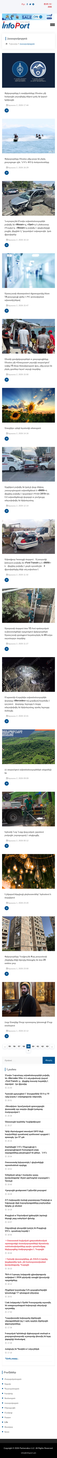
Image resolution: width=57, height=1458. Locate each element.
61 (38, 1046)
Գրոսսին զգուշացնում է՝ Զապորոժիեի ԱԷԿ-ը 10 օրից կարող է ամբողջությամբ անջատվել (27, 1095)
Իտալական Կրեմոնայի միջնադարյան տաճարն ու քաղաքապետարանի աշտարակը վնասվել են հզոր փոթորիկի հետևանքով (28, 1336)
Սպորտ (7, 1417)
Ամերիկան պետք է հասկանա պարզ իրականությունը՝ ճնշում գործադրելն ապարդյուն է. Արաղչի (27, 1177)
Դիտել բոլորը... (12, 1358)
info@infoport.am (28, 1453)
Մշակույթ (8, 1412)
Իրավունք (8, 1393)
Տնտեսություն (9, 1398)
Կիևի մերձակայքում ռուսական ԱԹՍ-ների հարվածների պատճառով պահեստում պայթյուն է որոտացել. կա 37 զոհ (27, 1134)
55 (10, 1046)
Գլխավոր (13, 44)
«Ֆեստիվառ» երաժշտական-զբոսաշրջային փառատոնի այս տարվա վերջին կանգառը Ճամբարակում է (24, 1109)
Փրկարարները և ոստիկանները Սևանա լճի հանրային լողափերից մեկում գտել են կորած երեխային (26, 97)
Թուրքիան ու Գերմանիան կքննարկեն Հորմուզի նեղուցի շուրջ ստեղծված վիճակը (26, 1217)
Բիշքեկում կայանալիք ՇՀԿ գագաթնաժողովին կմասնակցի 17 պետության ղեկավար (26, 1291)
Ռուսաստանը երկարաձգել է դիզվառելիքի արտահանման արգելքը (24, 1164)
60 (33, 1046)
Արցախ (7, 1384)
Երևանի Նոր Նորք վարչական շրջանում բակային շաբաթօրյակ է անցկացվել (24, 833)
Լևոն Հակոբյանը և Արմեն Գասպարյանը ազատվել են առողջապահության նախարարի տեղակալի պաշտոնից (28, 1305)
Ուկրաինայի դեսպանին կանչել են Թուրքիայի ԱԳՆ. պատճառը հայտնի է (25, 1229)
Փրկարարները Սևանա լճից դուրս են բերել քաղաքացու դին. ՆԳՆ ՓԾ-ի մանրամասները (27, 160)
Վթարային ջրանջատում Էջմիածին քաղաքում (25, 1190)
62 (43, 1046)
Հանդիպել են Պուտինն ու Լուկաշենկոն (22, 1348)
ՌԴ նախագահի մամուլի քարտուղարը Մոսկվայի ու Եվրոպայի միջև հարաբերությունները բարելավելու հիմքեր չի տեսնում (28, 1202)
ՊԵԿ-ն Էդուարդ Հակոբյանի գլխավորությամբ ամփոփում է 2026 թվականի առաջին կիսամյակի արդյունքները (27, 1277)
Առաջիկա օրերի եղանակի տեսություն (23, 428)
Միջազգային (9, 1407)
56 (14, 1046)
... (5, 1046)
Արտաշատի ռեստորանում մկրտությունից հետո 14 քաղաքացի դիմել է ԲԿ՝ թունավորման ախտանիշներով (27, 297)
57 (19, 1046)
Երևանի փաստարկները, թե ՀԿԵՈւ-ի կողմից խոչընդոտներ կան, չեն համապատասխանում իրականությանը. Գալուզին (26, 1261)
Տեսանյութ (8, 1427)
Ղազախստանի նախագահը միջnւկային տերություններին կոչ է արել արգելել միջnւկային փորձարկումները (26, 1320)
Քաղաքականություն (12, 1379)
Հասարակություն (11, 1403)
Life (6, 1422)
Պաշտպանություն (11, 1388)
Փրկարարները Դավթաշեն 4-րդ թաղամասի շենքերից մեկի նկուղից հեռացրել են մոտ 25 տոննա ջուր (26, 960)
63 (47, 1046)
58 (24, 1046)
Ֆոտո (6, 1431)
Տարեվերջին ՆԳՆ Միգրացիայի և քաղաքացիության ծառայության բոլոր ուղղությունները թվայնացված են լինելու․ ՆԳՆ (26, 1149)
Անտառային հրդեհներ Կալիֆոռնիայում (23, 1121)
